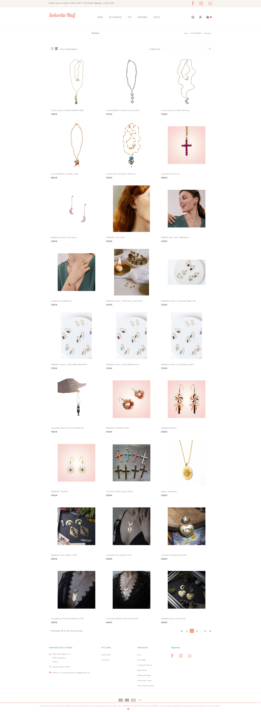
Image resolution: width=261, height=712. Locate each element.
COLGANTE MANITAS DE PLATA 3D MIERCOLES (67, 428)
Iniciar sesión (106, 655)
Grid (52, 48)
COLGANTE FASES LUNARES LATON (118, 555)
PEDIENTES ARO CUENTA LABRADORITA (175, 237)
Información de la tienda (60, 647)
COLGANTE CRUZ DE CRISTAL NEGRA (119, 491)
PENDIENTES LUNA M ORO (115, 237)
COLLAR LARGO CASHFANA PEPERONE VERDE (67, 110)
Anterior (182, 631)
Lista (56, 48)
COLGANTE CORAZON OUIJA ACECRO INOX (122, 618)
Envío (139, 655)
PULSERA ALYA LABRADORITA (61, 301)
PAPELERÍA (142, 17)
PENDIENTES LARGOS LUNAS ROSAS (64, 237)
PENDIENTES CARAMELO (59, 491)
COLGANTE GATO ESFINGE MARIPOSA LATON (67, 618)
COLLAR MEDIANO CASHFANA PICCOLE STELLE (123, 110)
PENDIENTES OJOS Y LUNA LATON (173, 618)
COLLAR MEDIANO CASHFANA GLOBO (64, 174)
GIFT (130, 17)
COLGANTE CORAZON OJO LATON (174, 555)
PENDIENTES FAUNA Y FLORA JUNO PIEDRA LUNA (178, 301)
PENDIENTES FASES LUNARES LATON (64, 555)
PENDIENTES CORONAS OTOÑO (117, 428)
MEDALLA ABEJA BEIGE (169, 491)
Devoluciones (142, 670)
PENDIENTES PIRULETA (169, 428)
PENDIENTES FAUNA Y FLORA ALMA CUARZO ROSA (124, 301)
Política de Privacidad (145, 686)
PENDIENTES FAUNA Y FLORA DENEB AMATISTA (122, 364)
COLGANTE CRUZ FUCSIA (170, 174)
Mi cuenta (105, 660)
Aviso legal (141, 660)
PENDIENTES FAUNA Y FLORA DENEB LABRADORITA (69, 364)
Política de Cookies (144, 680)
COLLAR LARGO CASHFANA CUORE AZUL (121, 174)
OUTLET (156, 17)
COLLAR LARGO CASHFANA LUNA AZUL (175, 110)
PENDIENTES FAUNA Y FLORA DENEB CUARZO (177, 364)
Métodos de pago (144, 675)
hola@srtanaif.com (83, 673)
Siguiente (210, 631)
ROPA (100, 17)
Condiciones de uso (144, 665)
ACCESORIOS (115, 17)
